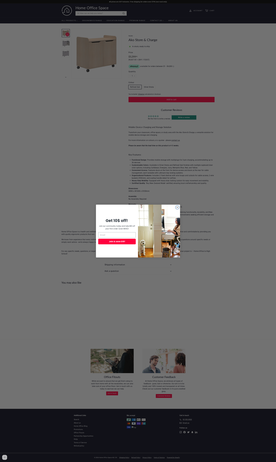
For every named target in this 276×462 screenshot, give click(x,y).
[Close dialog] (177, 207)
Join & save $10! (117, 241)
